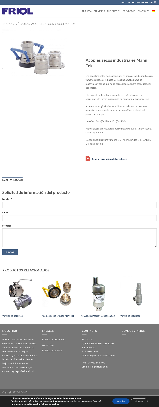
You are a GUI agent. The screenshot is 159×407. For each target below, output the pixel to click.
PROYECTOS (129, 11)
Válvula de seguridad (130, 315)
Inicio (7, 23)
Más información (12, 180)
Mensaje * (7, 225)
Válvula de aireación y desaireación (98, 315)
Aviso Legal (48, 344)
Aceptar (121, 401)
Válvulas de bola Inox (12, 315)
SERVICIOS (99, 11)
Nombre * (7, 199)
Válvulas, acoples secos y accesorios (45, 23)
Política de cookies (52, 350)
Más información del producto (109, 158)
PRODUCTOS (113, 11)
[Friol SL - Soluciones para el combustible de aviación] (17, 11)
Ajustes (139, 401)
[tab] (12, 180)
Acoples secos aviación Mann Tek (58, 315)
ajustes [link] (88, 401)
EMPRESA (87, 11)
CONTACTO (143, 11)
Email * (5, 212)
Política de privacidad (53, 339)
